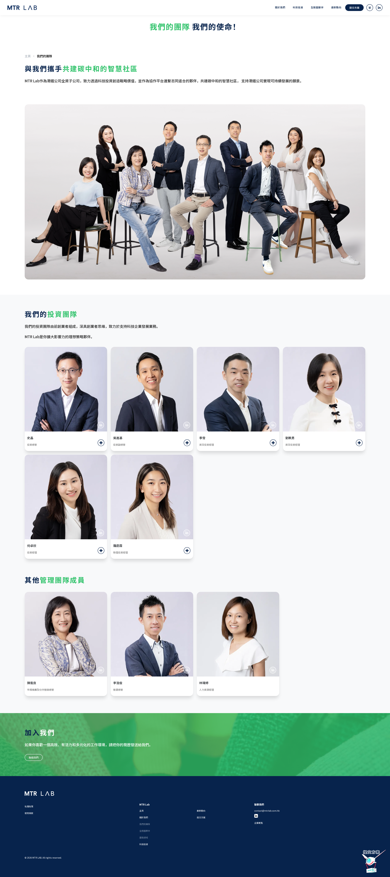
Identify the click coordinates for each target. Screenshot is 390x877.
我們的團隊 (144, 824)
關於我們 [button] (280, 7)
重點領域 (143, 837)
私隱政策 (29, 806)
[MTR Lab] (39, 797)
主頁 (28, 56)
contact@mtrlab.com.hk (267, 810)
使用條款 (29, 813)
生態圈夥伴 (317, 7)
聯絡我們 (34, 757)
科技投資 (298, 7)
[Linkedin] (100, 425)
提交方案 (354, 7)
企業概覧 (258, 822)
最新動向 (336, 7)
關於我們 (143, 817)
